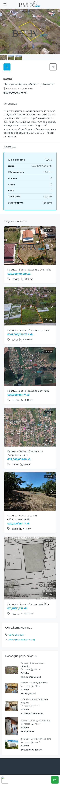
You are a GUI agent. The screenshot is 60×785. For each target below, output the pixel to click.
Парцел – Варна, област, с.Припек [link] (28, 330)
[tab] (6, 66)
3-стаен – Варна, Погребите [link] (35, 720)
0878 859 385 (16, 634)
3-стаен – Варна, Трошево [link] (34, 682)
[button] (53, 66)
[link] (30, 245)
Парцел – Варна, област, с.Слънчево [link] (29, 269)
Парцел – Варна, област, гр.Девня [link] (28, 604)
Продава (8, 79)
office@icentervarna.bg (22, 639)
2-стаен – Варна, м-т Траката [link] (36, 739)
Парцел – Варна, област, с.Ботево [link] (28, 390)
